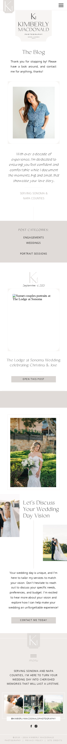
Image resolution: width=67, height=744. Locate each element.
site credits (54, 740)
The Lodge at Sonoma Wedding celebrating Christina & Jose (33, 363)
